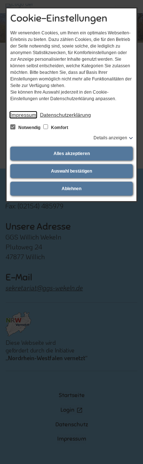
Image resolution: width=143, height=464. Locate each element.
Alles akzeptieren (72, 153)
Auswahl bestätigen (71, 171)
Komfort (59, 127)
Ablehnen (71, 188)
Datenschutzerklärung (65, 115)
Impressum (23, 115)
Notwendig (29, 127)
